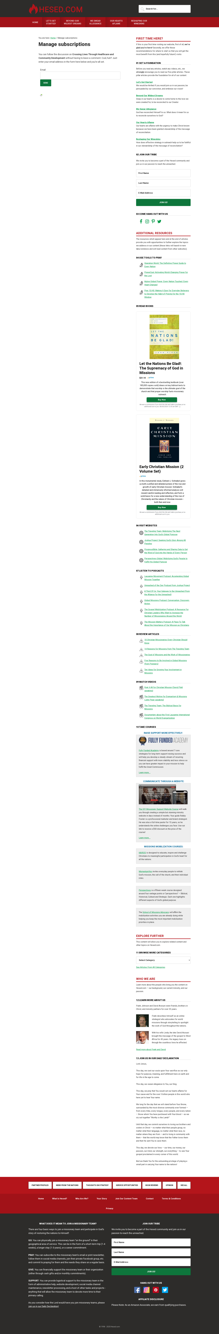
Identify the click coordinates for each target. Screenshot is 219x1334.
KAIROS (142, 853)
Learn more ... (144, 772)
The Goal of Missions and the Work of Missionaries (167, 655)
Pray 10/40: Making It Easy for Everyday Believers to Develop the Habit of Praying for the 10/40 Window (166, 293)
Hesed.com (55, 9)
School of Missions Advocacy (156, 912)
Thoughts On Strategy (97, 1185)
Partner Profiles (40, 1185)
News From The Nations (67, 1185)
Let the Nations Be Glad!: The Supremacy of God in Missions (161, 368)
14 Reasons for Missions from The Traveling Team (166, 649)
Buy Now (162, 400)
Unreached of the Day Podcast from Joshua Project (167, 585)
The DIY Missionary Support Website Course (158, 809)
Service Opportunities (127, 1185)
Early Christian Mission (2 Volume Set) (161, 468)
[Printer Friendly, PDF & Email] (41, 95)
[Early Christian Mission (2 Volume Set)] (164, 462)
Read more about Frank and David (151, 1049)
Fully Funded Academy (149, 750)
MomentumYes (145, 871)
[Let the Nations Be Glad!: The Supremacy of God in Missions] (164, 359)
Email (43, 69)
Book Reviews (151, 1185)
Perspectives (145, 890)
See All (184, 1185)
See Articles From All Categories (150, 967)
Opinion (169, 1185)
